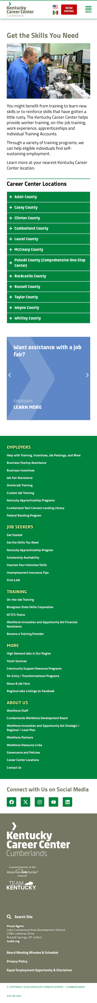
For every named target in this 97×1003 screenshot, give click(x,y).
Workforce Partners (20, 737)
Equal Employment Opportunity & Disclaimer (39, 970)
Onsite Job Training (19, 485)
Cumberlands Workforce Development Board (37, 717)
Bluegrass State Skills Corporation (30, 607)
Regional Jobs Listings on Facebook (30, 690)
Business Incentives (21, 470)
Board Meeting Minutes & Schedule (32, 952)
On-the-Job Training (20, 599)
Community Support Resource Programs (34, 668)
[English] (56, 6)
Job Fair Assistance (19, 477)
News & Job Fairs (18, 683)
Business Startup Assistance (26, 462)
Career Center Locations (23, 759)
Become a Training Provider (25, 633)
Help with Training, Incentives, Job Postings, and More (44, 455)
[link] (88, 9)
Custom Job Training (20, 492)
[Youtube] (53, 802)
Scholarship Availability (23, 557)
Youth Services (17, 661)
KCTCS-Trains (16, 614)
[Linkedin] (67, 802)
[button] (9, 375)
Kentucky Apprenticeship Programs (31, 500)
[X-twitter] (25, 802)
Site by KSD (14, 996)
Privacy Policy (17, 961)
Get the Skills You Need (23, 542)
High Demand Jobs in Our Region (29, 653)
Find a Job (13, 579)
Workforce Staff (17, 710)
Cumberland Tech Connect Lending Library (35, 507)
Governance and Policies (23, 752)
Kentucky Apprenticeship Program (30, 550)
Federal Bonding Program (24, 515)
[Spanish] (56, 12)
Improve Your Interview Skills (27, 564)
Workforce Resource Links (24, 745)
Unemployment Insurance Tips (28, 572)
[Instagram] (39, 802)
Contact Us (14, 767)
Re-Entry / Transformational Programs (33, 675)
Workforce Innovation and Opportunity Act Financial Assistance (42, 624)
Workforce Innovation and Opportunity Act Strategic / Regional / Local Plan (43, 727)
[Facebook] (11, 802)
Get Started (14, 534)
